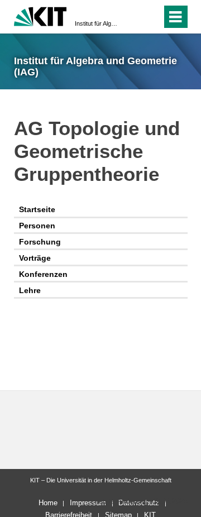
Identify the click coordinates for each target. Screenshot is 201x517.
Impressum (88, 503)
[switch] (133, 17)
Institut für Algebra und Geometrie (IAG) (97, 23)
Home (48, 503)
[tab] (101, 210)
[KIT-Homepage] (40, 15)
